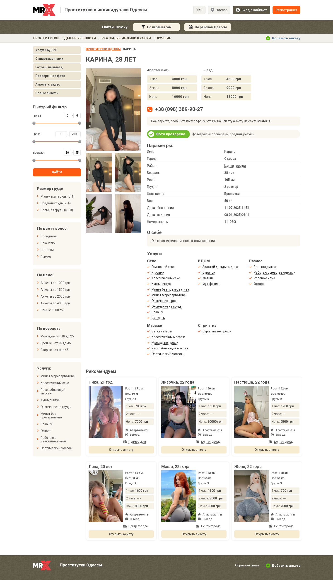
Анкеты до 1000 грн (55, 283)
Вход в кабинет (254, 10)
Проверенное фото (50, 76)
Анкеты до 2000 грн (55, 296)
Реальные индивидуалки (126, 38)
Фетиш (208, 278)
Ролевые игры (264, 278)
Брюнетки (48, 243)
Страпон (209, 272)
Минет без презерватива (51, 415)
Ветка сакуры (162, 331)
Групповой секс (163, 267)
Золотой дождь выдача (220, 267)
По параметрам (159, 27)
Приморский (137, 441)
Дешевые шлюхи (80, 38)
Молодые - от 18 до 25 (57, 336)
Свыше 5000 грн (53, 310)
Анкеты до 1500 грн (55, 289)
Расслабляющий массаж (53, 391)
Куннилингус (50, 400)
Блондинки (49, 236)
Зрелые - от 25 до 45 (56, 343)
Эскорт (46, 431)
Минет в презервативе (58, 376)
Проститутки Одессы (103, 49)
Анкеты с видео (47, 84)
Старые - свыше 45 (55, 350)
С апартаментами (49, 58)
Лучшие (164, 38)
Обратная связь (247, 565)
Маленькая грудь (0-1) (58, 196)
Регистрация (286, 10)
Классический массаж (168, 337)
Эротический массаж (56, 448)
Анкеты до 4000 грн (55, 303)
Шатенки (47, 250)
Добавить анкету (286, 38)
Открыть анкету (121, 449)
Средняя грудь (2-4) (56, 203)
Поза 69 (46, 424)
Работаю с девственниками (53, 439)
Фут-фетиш (211, 284)
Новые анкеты (46, 93)
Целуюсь (158, 318)
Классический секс (55, 383)
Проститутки (46, 38)
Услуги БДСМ (46, 50)
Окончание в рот (164, 301)
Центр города (235, 165)
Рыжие (46, 256)
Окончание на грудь (56, 407)
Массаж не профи (165, 342)
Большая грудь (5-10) (57, 210)
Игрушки (158, 272)
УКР (199, 10)
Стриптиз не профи (217, 331)
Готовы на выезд (49, 67)
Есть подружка (265, 267)
